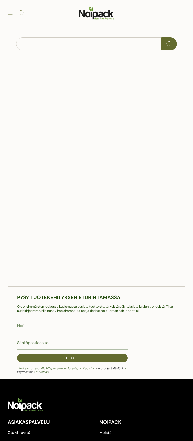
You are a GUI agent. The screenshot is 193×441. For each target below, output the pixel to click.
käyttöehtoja (25, 372)
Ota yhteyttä (19, 432)
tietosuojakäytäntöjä (109, 368)
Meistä (105, 432)
